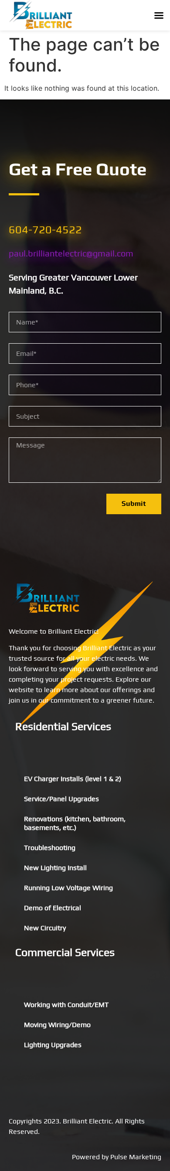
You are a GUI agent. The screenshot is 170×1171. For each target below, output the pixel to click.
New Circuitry (45, 928)
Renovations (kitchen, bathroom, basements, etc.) (75, 823)
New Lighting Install (55, 868)
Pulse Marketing (135, 1157)
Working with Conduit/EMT (66, 1004)
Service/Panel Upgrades (61, 799)
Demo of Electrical (52, 908)
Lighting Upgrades (53, 1045)
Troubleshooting (49, 847)
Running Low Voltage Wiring (68, 888)
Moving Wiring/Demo (57, 1025)
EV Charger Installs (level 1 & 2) (72, 779)
